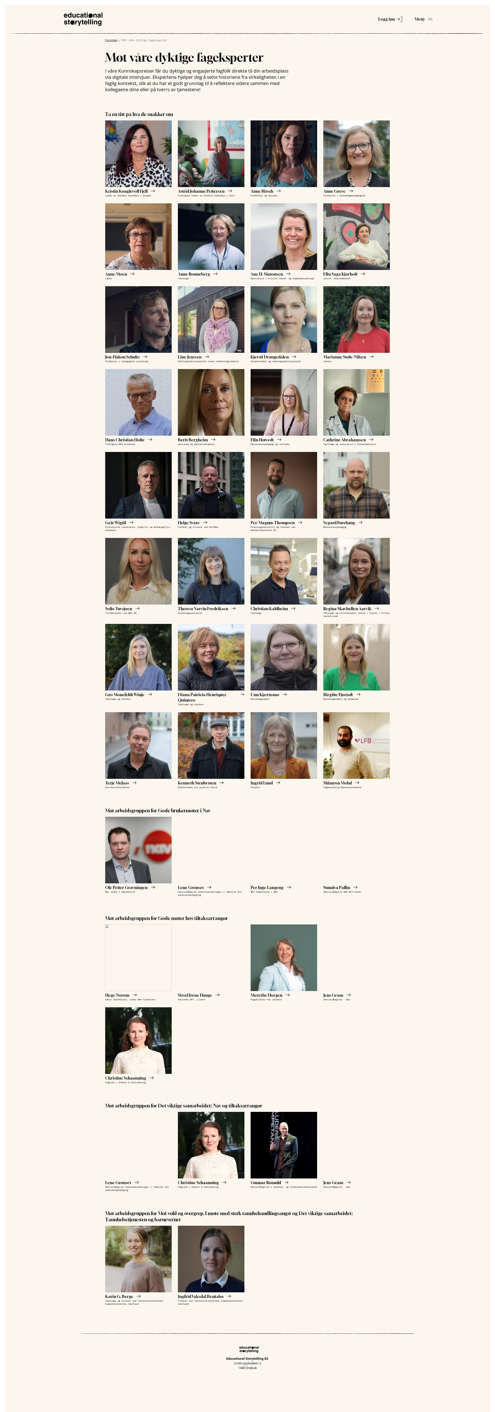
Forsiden (111, 40)
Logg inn (386, 19)
